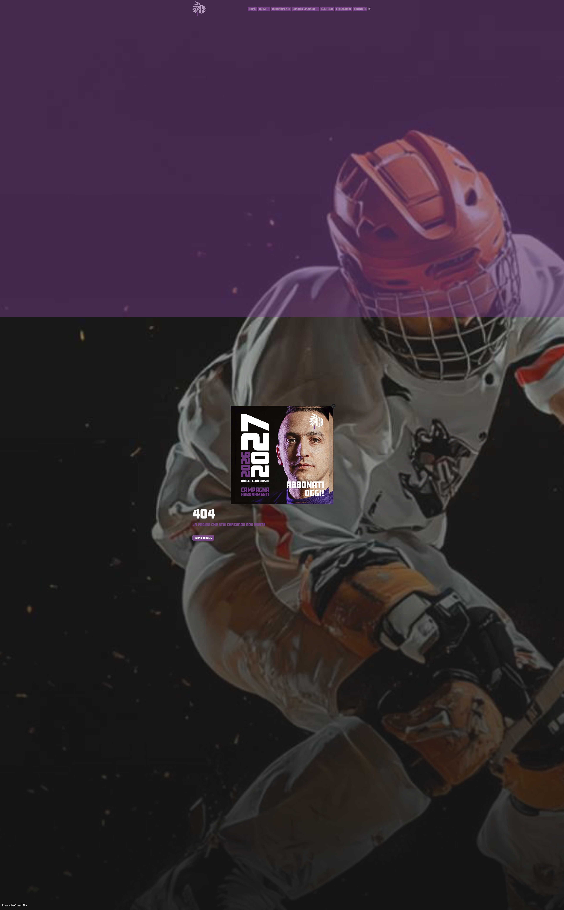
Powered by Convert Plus (14, 905)
